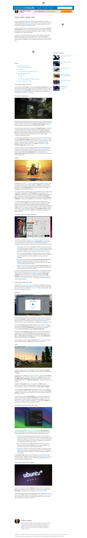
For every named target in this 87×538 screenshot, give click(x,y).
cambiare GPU (23, 92)
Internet (51, 8)
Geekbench (19, 436)
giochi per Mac (34, 287)
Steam (29, 143)
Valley (21, 77)
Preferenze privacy (65, 534)
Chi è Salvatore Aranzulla (23, 534)
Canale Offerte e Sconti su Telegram (25, 11)
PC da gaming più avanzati (45, 139)
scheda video (27, 22)
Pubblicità (43, 534)
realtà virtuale (36, 248)
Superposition (20, 247)
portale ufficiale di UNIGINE (33, 375)
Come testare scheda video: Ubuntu (24, 81)
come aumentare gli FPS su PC (26, 277)
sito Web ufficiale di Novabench (43, 324)
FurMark (19, 259)
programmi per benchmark (36, 272)
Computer (39, 8)
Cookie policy (59, 534)
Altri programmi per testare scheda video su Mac (29, 79)
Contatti (39, 534)
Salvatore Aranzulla (18, 18)
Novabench (22, 75)
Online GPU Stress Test (22, 265)
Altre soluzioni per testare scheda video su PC (29, 71)
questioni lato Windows (27, 285)
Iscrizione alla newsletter (33, 534)
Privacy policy (53, 534)
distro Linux (42, 488)
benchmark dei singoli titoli (27, 183)
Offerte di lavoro (48, 534)
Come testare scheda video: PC (23, 66)
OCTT (18, 253)
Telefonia (45, 8)
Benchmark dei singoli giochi (26, 67)
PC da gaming (30, 92)
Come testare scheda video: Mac (23, 73)
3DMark (21, 69)
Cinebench (19, 448)
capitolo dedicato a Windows (41, 490)
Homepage (17, 534)
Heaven (18, 443)
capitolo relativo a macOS (46, 494)
